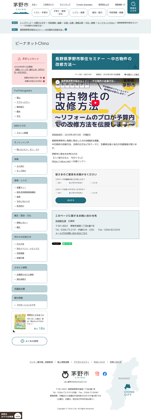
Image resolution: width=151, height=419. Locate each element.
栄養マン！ (21, 187)
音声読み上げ (104, 4)
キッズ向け (21, 171)
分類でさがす (39, 23)
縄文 (18, 227)
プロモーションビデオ (26, 305)
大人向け (20, 166)
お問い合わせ (115, 362)
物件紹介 (20, 107)
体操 (16, 159)
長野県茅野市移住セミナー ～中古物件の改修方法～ (42, 30)
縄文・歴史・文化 (22, 216)
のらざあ (20, 244)
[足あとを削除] (66, 29)
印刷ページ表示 (133, 74)
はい (59, 183)
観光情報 (18, 298)
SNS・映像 (90, 23)
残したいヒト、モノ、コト (28, 149)
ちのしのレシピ (23, 201)
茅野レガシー (22, 223)
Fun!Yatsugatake (23, 91)
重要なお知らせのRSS (33, 81)
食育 (18, 197)
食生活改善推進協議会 (26, 192)
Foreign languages (84, 4)
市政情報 (20, 253)
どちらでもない (77, 183)
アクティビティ (23, 102)
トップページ (25, 23)
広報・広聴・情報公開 (73, 23)
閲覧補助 (118, 4)
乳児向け (20, 206)
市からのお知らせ (22, 237)
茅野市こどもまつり (35, 315)
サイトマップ (65, 4)
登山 (18, 98)
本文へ (34, 4)
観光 (18, 111)
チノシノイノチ (21, 142)
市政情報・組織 (54, 23)
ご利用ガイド (48, 4)
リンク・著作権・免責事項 (41, 362)
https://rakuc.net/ (61, 161)
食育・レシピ (20, 180)
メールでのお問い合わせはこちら (71, 233)
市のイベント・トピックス (28, 249)
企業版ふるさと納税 (25, 275)
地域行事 (20, 258)
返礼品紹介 (21, 279)
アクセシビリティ (81, 362)
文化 (18, 116)
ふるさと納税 (20, 267)
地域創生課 (60, 221)
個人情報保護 (63, 362)
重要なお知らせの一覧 (33, 78)
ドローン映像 (22, 133)
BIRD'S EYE (20, 126)
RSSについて (99, 362)
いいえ (94, 183)
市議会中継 (19, 289)
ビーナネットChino (106, 23)
